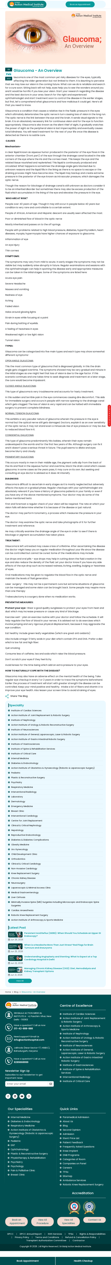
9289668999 (21, 1062)
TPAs (65, 1172)
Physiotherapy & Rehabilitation (28, 1157)
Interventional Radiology (24, 791)
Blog (16, 992)
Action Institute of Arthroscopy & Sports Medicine (37, 919)
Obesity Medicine (20, 844)
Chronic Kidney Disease (23, 878)
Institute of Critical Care (23, 753)
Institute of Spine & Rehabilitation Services (33, 748)
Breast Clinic (17, 811)
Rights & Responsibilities (93, 1233)
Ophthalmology (20, 1149)
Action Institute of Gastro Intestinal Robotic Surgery (38, 739)
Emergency (109, 415)
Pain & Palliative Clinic (23, 1170)
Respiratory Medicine (22, 787)
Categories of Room (74, 1159)
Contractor (79, 1240)
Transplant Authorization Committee (46, 1240)
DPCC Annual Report (31, 1233)
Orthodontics (18, 859)
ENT (13, 1145)
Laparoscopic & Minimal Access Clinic (31, 887)
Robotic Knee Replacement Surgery (29, 915)
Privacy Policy (22, 1237)
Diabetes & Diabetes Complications (30, 839)
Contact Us (94, 1219)
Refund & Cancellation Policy (81, 1237)
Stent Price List (71, 1138)
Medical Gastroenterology (25, 892)
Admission (68, 1134)
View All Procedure (43, 1221)
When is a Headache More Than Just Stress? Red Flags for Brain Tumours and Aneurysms (58, 946)
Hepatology (17, 830)
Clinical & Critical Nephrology (26, 825)
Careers (67, 1167)
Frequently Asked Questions (78, 1146)
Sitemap (67, 1176)
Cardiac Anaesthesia (22, 910)
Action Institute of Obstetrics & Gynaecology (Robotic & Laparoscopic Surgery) (53, 768)
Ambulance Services (74, 1180)
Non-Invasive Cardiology (24, 868)
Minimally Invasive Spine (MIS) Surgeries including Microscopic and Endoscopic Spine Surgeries (55, 904)
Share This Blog (19, 696)
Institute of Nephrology (23, 720)
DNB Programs (71, 1155)
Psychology (17, 1166)
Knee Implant (70, 1151)
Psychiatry (16, 782)
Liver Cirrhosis (18, 897)
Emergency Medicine (22, 806)
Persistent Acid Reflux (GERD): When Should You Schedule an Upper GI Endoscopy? (62, 934)
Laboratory (17, 796)
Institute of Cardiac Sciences (26, 710)
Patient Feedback (73, 1142)
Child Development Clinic (24, 854)
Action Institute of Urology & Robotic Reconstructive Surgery (42, 724)
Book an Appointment (80, 4)
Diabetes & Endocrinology (24, 763)
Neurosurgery (18, 882)
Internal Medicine (20, 758)
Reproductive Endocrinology (26, 835)
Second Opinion (72, 1129)
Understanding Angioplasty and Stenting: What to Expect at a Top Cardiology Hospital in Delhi (60, 958)
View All (20, 981)
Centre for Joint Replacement (26, 820)
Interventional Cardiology (24, 815)
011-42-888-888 (23, 1028)
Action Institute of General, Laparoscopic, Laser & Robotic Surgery (45, 734)
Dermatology (18, 801)
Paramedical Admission (76, 1117)
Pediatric (15, 772)
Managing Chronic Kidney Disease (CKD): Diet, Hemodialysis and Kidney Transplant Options (60, 970)
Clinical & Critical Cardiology (26, 863)
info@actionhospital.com (29, 1040)
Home (8, 992)
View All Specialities (68, 1221)
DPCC (10, 1233)
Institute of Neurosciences (25, 729)
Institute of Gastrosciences (25, 744)
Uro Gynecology (19, 849)
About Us (68, 1121)
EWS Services (55, 1233)
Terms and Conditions (47, 1237)
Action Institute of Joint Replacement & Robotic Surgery (40, 715)
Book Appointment (28, 1261)
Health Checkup (83, 1261)
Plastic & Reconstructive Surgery (28, 777)
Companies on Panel (74, 1163)
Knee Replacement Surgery (25, 873)
